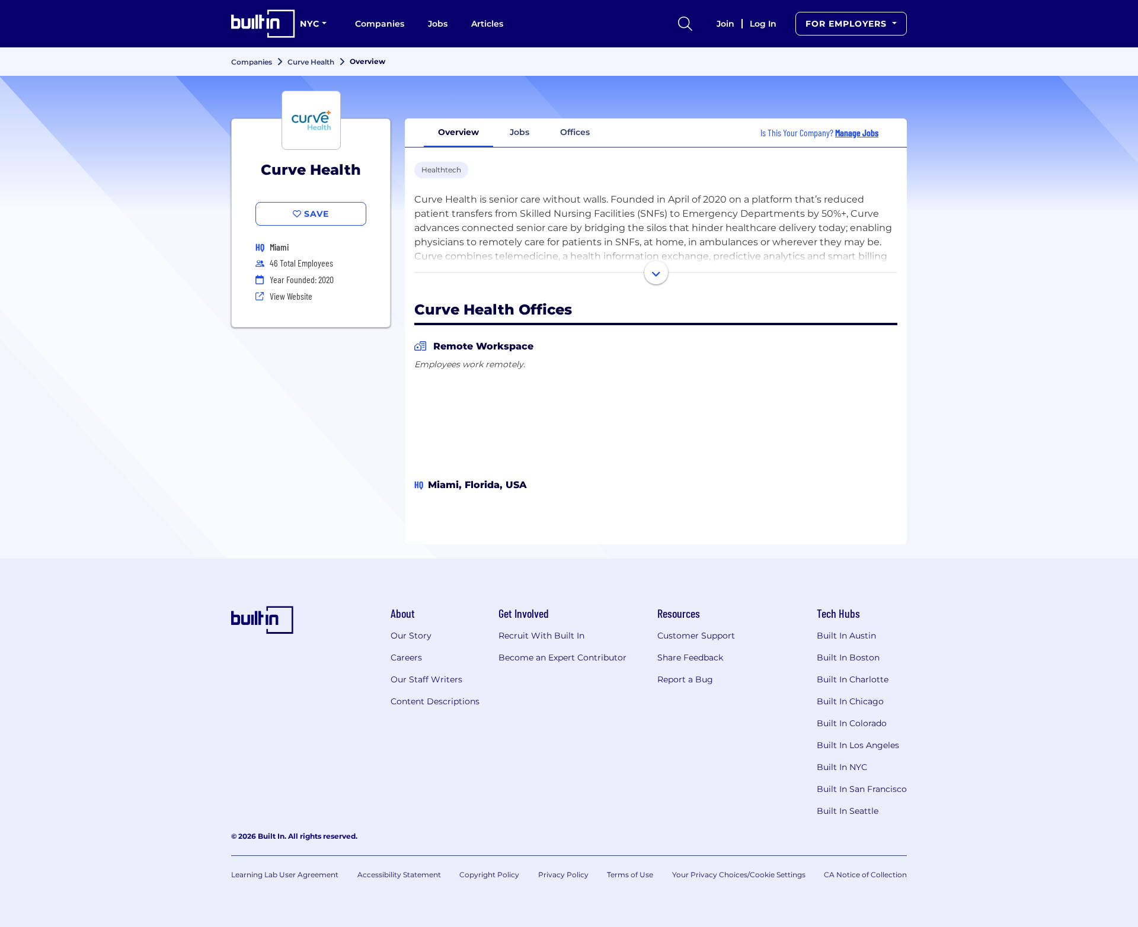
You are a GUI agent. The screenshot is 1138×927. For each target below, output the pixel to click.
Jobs (437, 23)
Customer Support (696, 635)
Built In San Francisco (862, 789)
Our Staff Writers (426, 679)
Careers (406, 657)
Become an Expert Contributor (562, 657)
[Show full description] (656, 272)
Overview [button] (458, 132)
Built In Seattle (847, 811)
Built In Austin (846, 635)
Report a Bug (685, 679)
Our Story (411, 635)
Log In (763, 23)
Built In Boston (848, 657)
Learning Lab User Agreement (284, 874)
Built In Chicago (850, 701)
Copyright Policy (489, 874)
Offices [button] (575, 132)
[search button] (685, 23)
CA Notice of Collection (865, 874)
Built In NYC (842, 767)
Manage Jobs (856, 132)
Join (725, 23)
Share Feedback (690, 657)
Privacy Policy (563, 874)
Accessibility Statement (399, 874)
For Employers (847, 23)
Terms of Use (630, 874)
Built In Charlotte (852, 679)
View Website (291, 295)
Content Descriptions (435, 701)
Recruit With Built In (541, 635)
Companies (379, 23)
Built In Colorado (852, 723)
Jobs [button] (519, 132)
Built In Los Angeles (858, 745)
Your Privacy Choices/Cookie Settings (738, 874)
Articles (487, 23)
